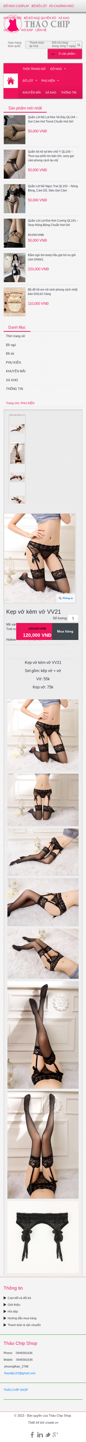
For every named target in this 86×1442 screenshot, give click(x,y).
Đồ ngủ (56, 69)
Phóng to (68, 598)
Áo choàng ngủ (61, 6)
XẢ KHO (50, 92)
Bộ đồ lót (39, 6)
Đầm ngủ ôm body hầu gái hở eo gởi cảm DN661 (52, 257)
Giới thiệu (14, 1304)
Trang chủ (12, 403)
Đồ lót (28, 80)
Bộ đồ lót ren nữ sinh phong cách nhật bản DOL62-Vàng (52, 292)
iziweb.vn (51, 1422)
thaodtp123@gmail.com (19, 1373)
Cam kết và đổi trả (19, 1298)
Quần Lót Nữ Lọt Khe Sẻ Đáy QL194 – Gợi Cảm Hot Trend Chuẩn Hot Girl (53, 119)
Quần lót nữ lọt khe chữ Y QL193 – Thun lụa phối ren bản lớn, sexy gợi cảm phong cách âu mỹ (51, 156)
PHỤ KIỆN (48, 80)
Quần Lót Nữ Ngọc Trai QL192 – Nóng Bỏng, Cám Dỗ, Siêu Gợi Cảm (53, 188)
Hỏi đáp (13, 1311)
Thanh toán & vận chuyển (24, 1325)
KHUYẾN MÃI (32, 92)
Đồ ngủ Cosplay (16, 6)
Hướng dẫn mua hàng (22, 1318)
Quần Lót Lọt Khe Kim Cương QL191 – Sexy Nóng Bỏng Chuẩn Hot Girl (53, 223)
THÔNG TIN (68, 92)
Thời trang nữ (34, 69)
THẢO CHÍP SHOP (16, 1390)
